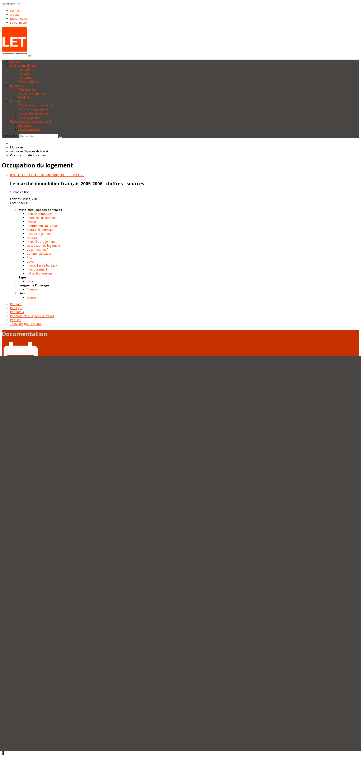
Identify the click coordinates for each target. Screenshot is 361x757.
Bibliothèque (18, 18)
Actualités (25, 125)
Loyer (30, 261)
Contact (15, 11)
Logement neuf (37, 249)
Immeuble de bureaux (41, 218)
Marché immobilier (39, 214)
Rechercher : (10, 136)
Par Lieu (15, 320)
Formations (18, 101)
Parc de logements (39, 234)
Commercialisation (39, 253)
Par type (24, 73)
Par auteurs (26, 77)
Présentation (27, 89)
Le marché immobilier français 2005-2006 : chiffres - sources (77, 183)
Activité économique (40, 230)
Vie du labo (25, 97)
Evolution (33, 222)
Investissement (37, 269)
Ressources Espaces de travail (30, 121)
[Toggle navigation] (29, 55)
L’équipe (15, 62)
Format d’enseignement (34, 113)
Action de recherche (31, 93)
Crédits (14, 15)
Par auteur (17, 312)
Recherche (17, 85)
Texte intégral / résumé (26, 324)
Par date (24, 69)
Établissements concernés (36, 105)
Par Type (16, 308)
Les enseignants (29, 117)
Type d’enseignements (33, 109)
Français (32, 289)
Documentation (29, 129)
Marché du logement (41, 242)
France (31, 297)
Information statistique (42, 226)
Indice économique (39, 273)
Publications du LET (23, 66)
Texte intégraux (28, 81)
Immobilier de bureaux (42, 265)
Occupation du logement (43, 246)
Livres (31, 281)
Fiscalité (32, 238)
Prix (29, 257)
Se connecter (19, 22)
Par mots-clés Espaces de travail (32, 316)
